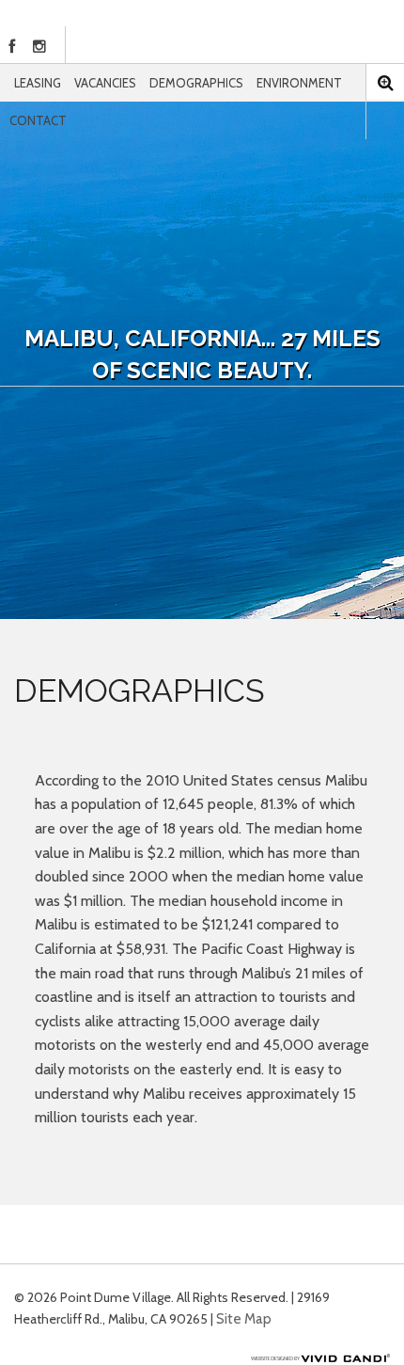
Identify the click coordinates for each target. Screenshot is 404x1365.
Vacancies (105, 82)
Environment (299, 82)
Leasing (37, 82)
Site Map (244, 1318)
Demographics (196, 82)
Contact (38, 120)
